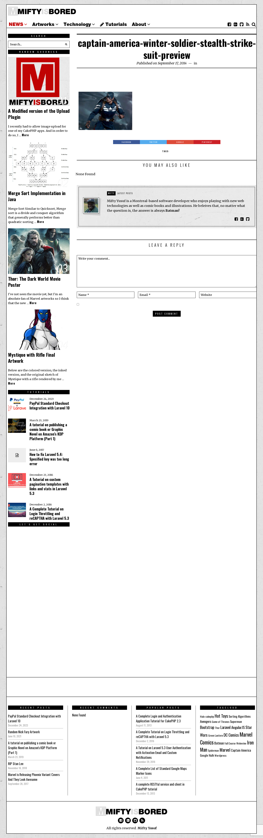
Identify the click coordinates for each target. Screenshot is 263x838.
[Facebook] (229, 24)
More (25, 135)
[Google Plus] (128, 820)
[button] (66, 44)
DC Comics (231, 735)
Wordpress (221, 755)
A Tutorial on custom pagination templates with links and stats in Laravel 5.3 (49, 486)
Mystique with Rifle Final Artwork (31, 357)
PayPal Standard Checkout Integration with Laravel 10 (50, 405)
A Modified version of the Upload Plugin (39, 113)
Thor (217, 728)
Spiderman (213, 750)
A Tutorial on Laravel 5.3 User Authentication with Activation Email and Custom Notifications (163, 752)
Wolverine (241, 743)
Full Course (230, 743)
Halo (202, 716)
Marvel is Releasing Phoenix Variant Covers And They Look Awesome (34, 777)
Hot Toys (221, 716)
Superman (236, 721)
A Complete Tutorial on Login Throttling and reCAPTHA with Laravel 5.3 (49, 513)
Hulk (211, 755)
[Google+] (235, 24)
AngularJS (238, 727)
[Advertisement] (167, 82)
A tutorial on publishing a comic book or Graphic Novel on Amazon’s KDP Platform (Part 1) (48, 431)
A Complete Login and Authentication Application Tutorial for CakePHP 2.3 (158, 718)
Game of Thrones (220, 722)
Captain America (241, 750)
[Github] (241, 24)
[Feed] (248, 24)
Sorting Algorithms (240, 716)
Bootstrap (207, 727)
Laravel (225, 727)
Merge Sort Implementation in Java (36, 196)
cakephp (209, 716)
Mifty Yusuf (147, 828)
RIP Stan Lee (15, 763)
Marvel (225, 749)
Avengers (205, 721)
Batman (219, 742)
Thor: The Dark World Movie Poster (34, 281)
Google (204, 755)
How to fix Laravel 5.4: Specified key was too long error (49, 459)
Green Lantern (215, 735)
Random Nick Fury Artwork (24, 731)
